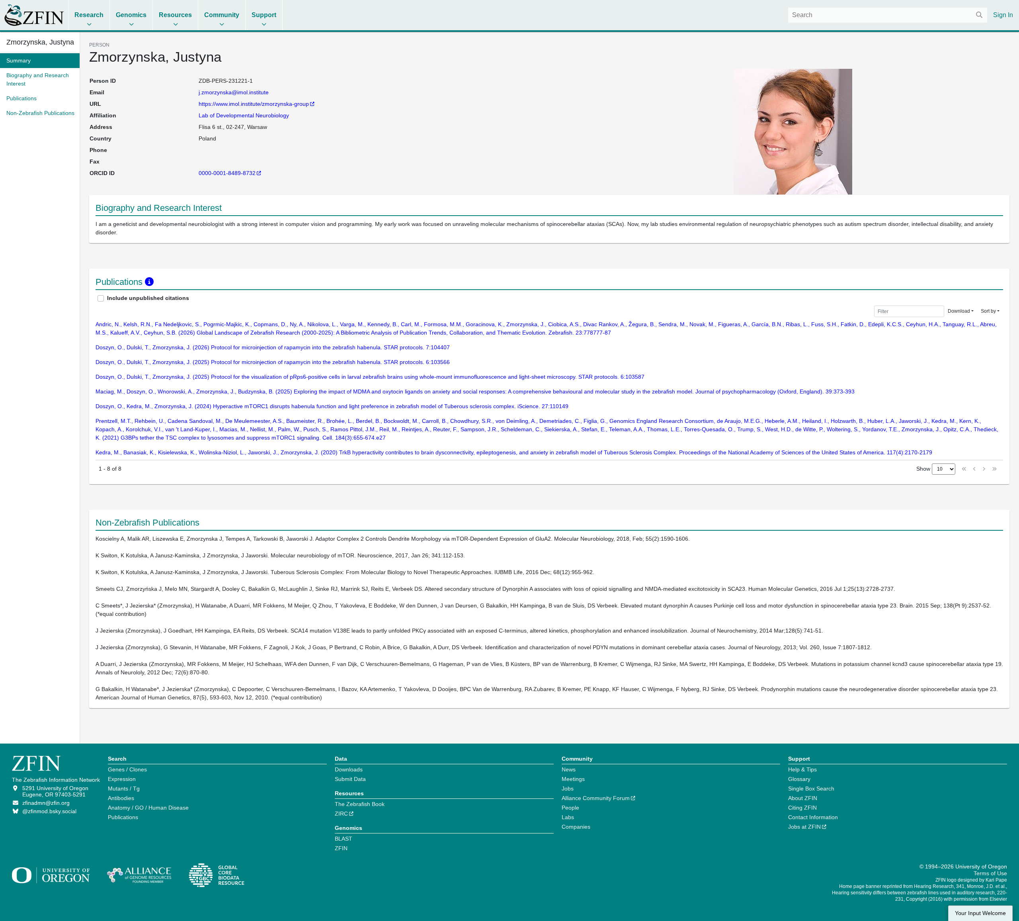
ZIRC (341, 813)
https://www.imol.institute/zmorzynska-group (254, 104)
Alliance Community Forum (596, 798)
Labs (568, 817)
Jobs (568, 788)
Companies (576, 827)
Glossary (799, 779)
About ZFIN (802, 798)
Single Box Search (811, 788)
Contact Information (813, 817)
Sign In (1003, 15)
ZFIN (341, 848)
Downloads (349, 769)
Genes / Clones (127, 769)
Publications (123, 817)
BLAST (343, 838)
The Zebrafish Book (360, 804)
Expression (122, 779)
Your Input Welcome (980, 913)
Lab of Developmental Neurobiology (244, 115)
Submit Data (350, 779)
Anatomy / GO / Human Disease (148, 807)
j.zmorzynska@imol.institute (234, 92)
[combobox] (887, 15)
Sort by (988, 311)
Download (959, 311)
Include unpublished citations (148, 298)
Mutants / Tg (124, 788)
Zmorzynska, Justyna (39, 42)
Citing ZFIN (802, 807)
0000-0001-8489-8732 (227, 173)
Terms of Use (990, 873)
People (570, 807)
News (569, 769)
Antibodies (121, 798)
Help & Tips (802, 769)
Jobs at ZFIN (804, 827)
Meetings (573, 779)
